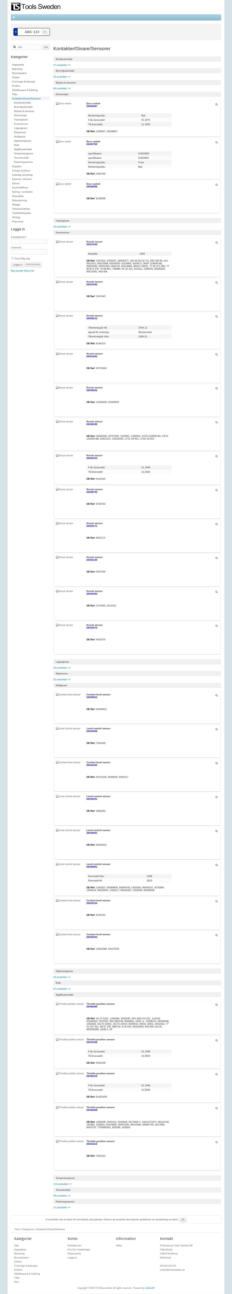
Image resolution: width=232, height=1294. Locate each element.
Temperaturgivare (23, 153)
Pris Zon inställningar (79, 1249)
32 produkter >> (61, 667)
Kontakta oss (75, 1245)
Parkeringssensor (23, 162)
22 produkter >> (61, 679)
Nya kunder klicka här (22, 270)
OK (44, 32)
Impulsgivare (21, 119)
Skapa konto (74, 1253)
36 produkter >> (61, 1195)
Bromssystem (19, 73)
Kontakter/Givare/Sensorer (26, 98)
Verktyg (16, 217)
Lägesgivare (20, 128)
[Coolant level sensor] (217, 695)
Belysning (17, 68)
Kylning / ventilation (22, 191)
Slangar (16, 204)
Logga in (17, 264)
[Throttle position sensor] (217, 1004)
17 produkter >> (61, 65)
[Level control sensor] (217, 729)
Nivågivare (19, 136)
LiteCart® (150, 1288)
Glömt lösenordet (33, 264)
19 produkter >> (61, 226)
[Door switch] (217, 104)
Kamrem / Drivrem (22, 179)
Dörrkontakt (20, 115)
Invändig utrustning (22, 174)
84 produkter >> (61, 88)
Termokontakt (21, 157)
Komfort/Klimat (20, 187)
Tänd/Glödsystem (21, 213)
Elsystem (17, 166)
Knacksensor (21, 123)
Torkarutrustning (21, 208)
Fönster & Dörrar (21, 170)
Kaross (16, 183)
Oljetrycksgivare (22, 140)
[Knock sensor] (217, 242)
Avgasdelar (18, 64)
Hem (17, 1229)
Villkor (119, 1245)
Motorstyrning (19, 200)
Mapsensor (20, 132)
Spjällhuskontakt (23, 149)
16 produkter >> (61, 76)
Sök (46, 47)
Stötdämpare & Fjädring (25, 90)
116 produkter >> (62, 1184)
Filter (14, 94)
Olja (16, 1245)
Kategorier (28, 1229)
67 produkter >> (61, 988)
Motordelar (18, 196)
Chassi (15, 77)
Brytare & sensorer (24, 111)
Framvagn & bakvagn (23, 81)
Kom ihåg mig (22, 258)
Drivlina (16, 85)
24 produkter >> (61, 977)
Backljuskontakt (22, 102)
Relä (16, 145)
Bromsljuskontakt (23, 106)
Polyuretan (18, 221)
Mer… (17, 1281)
